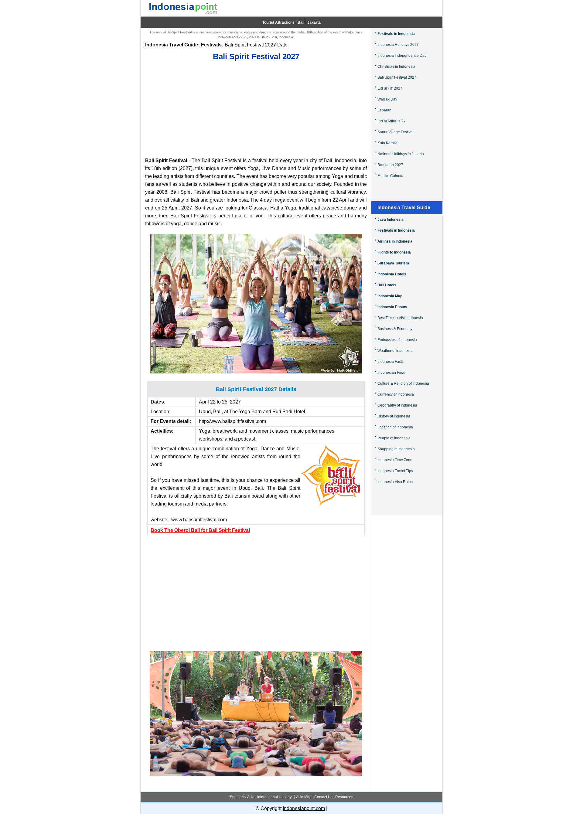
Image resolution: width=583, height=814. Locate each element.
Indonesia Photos (392, 307)
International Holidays (275, 797)
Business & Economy (394, 329)
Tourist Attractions (278, 22)
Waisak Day (387, 99)
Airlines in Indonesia (394, 241)
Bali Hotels (386, 285)
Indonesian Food (391, 372)
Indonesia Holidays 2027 (398, 45)
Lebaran (384, 110)
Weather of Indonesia (395, 351)
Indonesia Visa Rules (395, 482)
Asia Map (304, 797)
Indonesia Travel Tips (395, 471)
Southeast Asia (242, 797)
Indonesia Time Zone (394, 460)
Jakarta (314, 22)
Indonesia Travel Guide (171, 44)
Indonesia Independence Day (401, 55)
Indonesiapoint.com (304, 808)
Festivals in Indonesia (396, 34)
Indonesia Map (389, 296)
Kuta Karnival (388, 143)
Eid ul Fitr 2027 (389, 88)
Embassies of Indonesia (397, 340)
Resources (344, 797)
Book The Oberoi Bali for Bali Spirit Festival (200, 530)
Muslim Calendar (391, 176)
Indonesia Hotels (391, 274)
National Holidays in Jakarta (400, 154)
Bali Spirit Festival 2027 (396, 77)
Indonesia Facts (390, 361)
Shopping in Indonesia (396, 449)
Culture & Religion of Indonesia (403, 383)
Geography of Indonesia (397, 405)
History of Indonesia (393, 416)
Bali (301, 22)
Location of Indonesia (395, 427)
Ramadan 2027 (390, 165)
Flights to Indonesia (394, 252)
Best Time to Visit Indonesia (400, 318)
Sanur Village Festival (395, 132)
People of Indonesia (394, 438)
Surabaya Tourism (393, 263)
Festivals (211, 44)
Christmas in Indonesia (396, 66)
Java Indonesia (390, 219)
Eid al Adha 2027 (391, 121)
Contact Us (323, 797)
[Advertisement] (256, 109)
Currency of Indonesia (395, 394)
